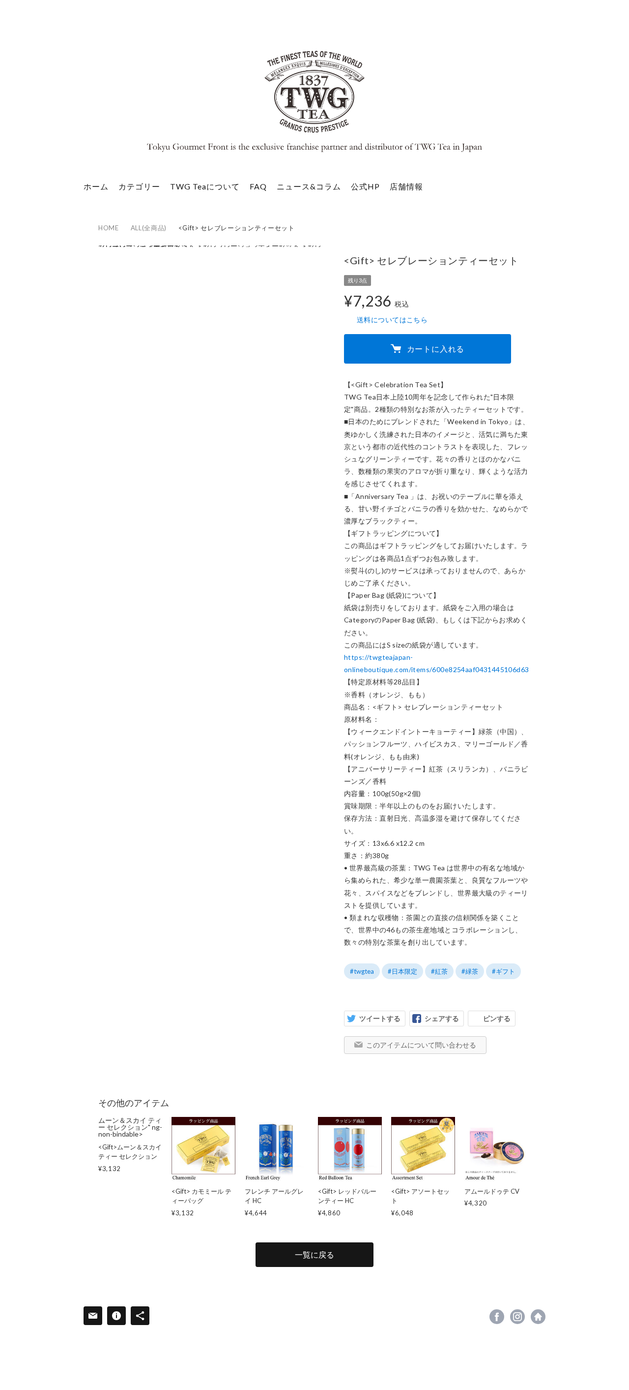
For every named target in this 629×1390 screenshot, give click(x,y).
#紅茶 (439, 971)
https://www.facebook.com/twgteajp (496, 1316)
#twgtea (362, 971)
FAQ (258, 186)
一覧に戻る (314, 1254)
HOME (108, 228)
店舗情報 (406, 186)
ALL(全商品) (149, 228)
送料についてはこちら (392, 319)
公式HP (365, 186)
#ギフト (503, 971)
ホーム (96, 186)
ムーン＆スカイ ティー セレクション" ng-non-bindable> (130, 1145)
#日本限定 (402, 971)
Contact (93, 1315)
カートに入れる (436, 348)
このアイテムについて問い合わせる (421, 1045)
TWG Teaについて (205, 186)
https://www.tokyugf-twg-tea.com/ (538, 1316)
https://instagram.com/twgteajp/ (517, 1316)
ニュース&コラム (309, 186)
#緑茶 (469, 971)
